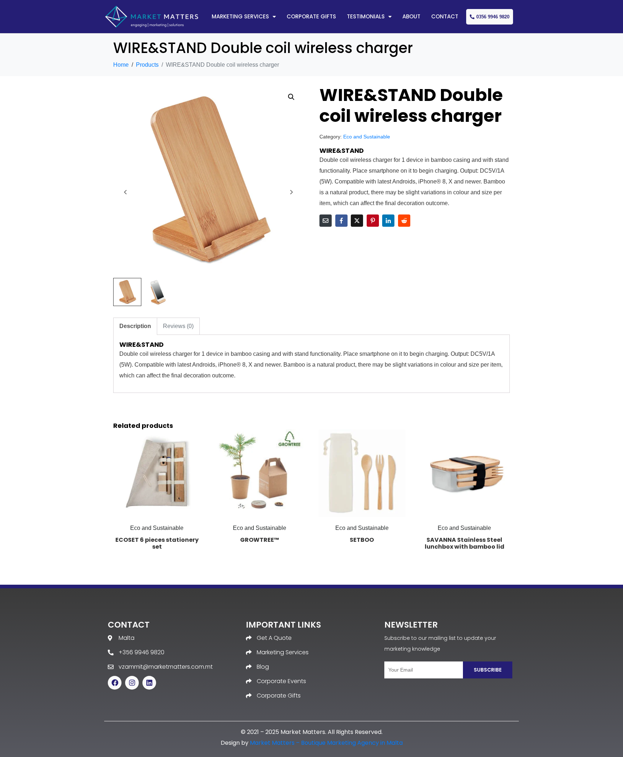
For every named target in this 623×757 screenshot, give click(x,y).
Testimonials (366, 16)
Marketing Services (240, 16)
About (411, 16)
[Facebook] (114, 683)
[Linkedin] (149, 683)
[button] (291, 96)
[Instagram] (132, 683)
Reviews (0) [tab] (178, 326)
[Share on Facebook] (341, 220)
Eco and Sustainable (366, 137)
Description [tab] (135, 326)
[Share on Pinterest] (373, 220)
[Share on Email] (325, 220)
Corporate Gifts (311, 16)
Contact (444, 16)
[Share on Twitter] (357, 220)
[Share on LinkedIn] (388, 220)
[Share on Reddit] (404, 220)
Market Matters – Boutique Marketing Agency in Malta (326, 743)
